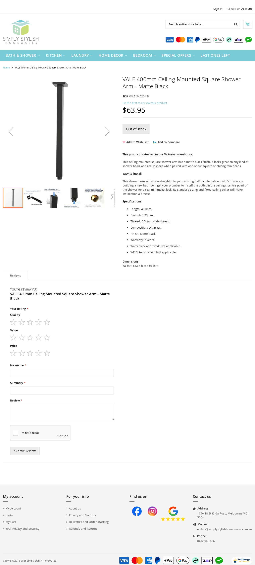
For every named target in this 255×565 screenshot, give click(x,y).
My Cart (11, 522)
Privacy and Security (82, 515)
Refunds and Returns (83, 528)
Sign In (218, 9)
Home (6, 67)
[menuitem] (22, 55)
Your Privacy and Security (22, 528)
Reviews (15, 275)
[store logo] (20, 32)
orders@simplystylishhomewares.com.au (224, 529)
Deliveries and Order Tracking (89, 522)
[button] (11, 131)
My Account (13, 508)
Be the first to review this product (145, 103)
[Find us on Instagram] (152, 520)
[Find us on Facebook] (136, 520)
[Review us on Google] (173, 520)
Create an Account (240, 9)
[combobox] (203, 24)
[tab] (15, 275)
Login (9, 515)
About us (75, 508)
